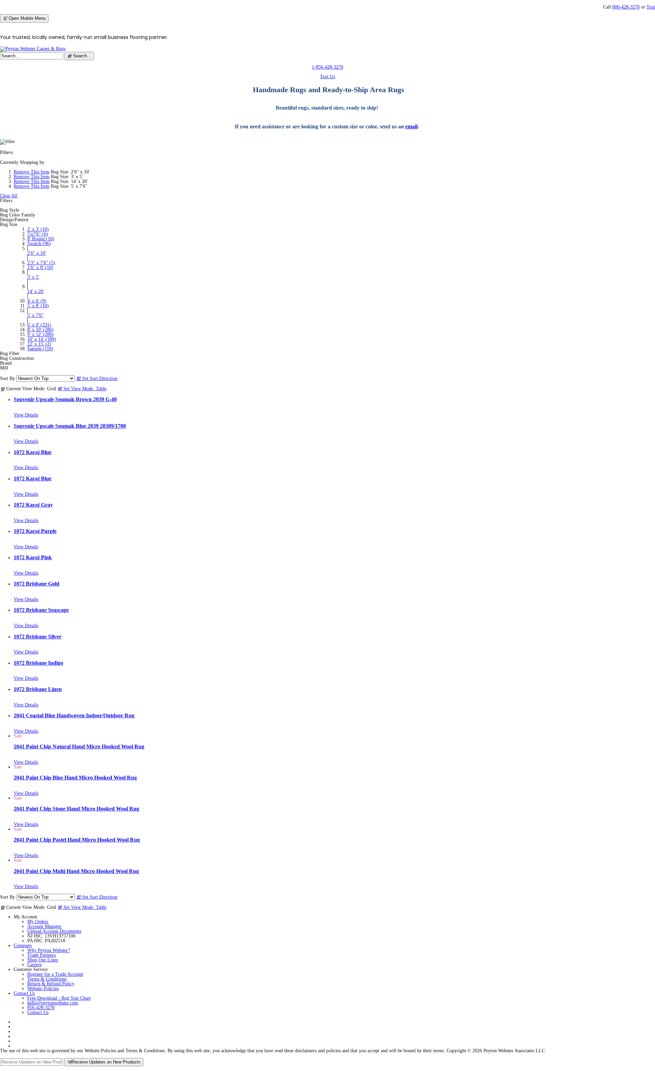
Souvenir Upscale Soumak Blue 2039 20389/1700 (70, 426)
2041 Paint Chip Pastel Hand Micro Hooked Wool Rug (77, 839)
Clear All (8, 195)
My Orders (37, 921)
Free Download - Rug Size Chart (59, 998)
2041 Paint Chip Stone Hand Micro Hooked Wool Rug (76, 808)
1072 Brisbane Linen (38, 689)
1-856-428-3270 (327, 67)
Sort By (7, 378)
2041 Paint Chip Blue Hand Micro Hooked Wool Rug (75, 777)
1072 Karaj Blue (33, 452)
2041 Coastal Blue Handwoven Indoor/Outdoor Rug (74, 715)
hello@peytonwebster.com (52, 1002)
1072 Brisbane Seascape (41, 610)
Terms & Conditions (47, 979)
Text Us (327, 76)
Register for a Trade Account (55, 974)
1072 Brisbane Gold (36, 583)
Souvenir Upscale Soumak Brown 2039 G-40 (65, 399)
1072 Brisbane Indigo (38, 663)
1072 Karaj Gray (33, 505)
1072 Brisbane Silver (37, 636)
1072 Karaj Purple (35, 531)
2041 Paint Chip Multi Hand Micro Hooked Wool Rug (76, 871)
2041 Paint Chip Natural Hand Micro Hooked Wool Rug (79, 746)
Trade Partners (41, 955)
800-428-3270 (626, 7)
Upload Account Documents (54, 931)
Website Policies (43, 988)
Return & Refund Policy (50, 983)
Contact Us (24, 993)
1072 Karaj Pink (33, 557)
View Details (26, 415)
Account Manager (44, 926)
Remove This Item (31, 171)
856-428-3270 (41, 1007)
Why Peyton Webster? (48, 950)
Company (23, 945)
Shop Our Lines (42, 959)
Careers (34, 964)
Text (650, 7)
